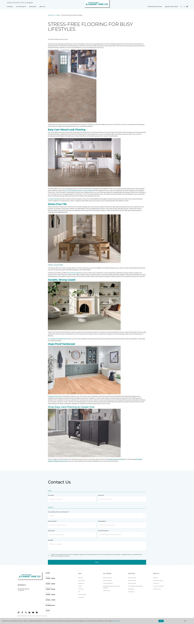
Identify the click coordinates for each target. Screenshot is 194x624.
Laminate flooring (53, 199)
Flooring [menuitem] (80, 577)
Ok (161, 621)
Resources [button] (32, 6)
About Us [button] (42, 6)
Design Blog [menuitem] (106, 590)
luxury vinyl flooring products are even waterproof (79, 190)
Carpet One (51, 15)
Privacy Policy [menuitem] (157, 589)
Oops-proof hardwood (55, 396)
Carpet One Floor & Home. (29, 616)
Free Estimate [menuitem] (82, 594)
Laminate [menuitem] (80, 589)
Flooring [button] (10, 6)
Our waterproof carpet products (58, 339)
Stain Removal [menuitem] (132, 577)
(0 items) (187, 6)
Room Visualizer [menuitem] (107, 580)
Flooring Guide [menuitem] (132, 583)
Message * (50, 540)
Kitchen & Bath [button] (21, 6)
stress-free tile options (74, 273)
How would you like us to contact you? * (58, 511)
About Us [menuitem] (155, 577)
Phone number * (52, 521)
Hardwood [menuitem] (81, 583)
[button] (181, 6)
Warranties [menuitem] (131, 589)
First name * (51, 495)
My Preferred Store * (103, 530)
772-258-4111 (29, 2)
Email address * (102, 521)
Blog (58, 15)
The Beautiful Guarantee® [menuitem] (135, 586)
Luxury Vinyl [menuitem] (81, 580)
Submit (97, 562)
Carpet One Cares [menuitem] (158, 580)
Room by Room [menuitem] (107, 577)
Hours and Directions (155, 6)
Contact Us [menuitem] (156, 583)
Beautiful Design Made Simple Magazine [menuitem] (111, 586)
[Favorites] (184, 6)
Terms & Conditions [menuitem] (158, 586)
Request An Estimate (171, 6)
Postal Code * (51, 530)
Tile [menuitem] (79, 591)
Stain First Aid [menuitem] (132, 580)
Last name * (101, 495)
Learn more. (116, 621)
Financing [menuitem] (81, 597)
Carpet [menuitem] (80, 586)
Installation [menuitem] (131, 591)
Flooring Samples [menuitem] (108, 583)
